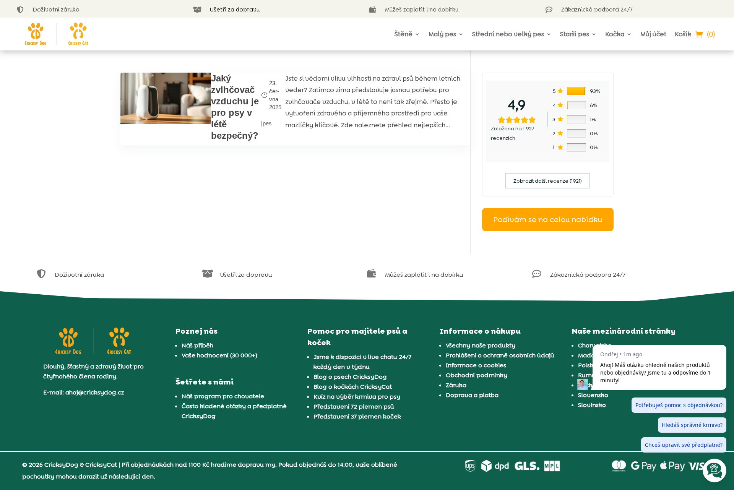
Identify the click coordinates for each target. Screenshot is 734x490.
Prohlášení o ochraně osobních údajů (500, 355)
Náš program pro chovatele (223, 396)
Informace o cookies (476, 365)
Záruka (456, 385)
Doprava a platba (472, 395)
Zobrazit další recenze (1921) (547, 180)
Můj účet (653, 34)
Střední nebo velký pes (508, 34)
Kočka (614, 34)
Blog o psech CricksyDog (350, 377)
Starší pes (574, 34)
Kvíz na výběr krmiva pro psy (356, 397)
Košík (683, 34)
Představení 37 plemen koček (357, 416)
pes (267, 123)
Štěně (403, 34)
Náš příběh (197, 345)
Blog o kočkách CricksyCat (352, 387)
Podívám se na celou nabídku (547, 219)
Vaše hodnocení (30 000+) (219, 355)
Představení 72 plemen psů (353, 406)
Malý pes (442, 34)
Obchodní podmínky (476, 375)
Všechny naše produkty (480, 345)
